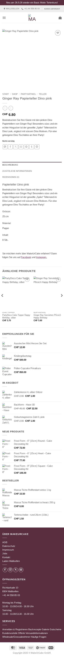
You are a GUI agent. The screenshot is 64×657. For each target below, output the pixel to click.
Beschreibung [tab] (10, 165)
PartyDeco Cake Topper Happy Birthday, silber (16, 316)
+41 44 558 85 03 (11, 595)
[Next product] (5, 108)
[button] (4, 17)
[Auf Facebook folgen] (5, 569)
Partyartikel (28, 94)
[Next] (61, 301)
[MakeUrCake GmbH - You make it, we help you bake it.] (32, 17)
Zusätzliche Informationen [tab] (17, 171)
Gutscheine (55, 629)
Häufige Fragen (38, 636)
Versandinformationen (37, 633)
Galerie (45, 629)
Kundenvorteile (9, 633)
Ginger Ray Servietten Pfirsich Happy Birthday (47, 316)
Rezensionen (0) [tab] (10, 177)
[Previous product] (11, 108)
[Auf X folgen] (15, 569)
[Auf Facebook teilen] (10, 146)
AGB (4, 542)
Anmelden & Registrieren (15, 629)
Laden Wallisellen (11, 561)
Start (5, 94)
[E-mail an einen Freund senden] (20, 146)
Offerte (21, 633)
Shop (15, 94)
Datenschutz (8, 546)
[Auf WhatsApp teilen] (5, 146)
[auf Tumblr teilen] (31, 146)
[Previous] (2, 301)
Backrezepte (34, 629)
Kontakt (6, 557)
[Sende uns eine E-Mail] (20, 569)
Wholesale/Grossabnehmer (16, 636)
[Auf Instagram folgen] (10, 569)
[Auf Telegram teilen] (36, 146)
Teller (42, 94)
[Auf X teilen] (15, 146)
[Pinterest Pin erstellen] (26, 146)
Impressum (8, 549)
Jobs (4, 553)
